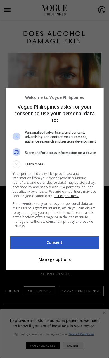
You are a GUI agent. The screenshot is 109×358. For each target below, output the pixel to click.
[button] (55, 164)
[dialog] (55, 179)
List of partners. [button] (66, 195)
